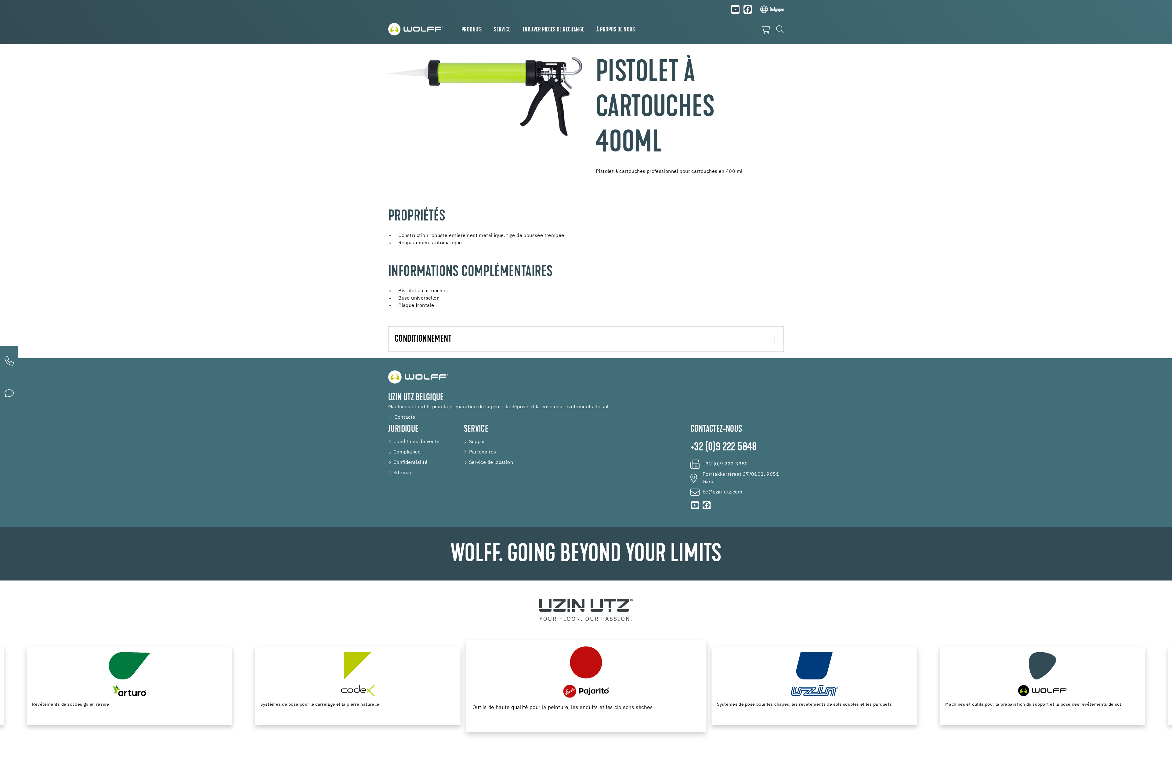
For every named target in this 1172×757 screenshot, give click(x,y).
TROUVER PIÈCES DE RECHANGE (553, 30)
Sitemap (403, 473)
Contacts (404, 417)
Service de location (491, 462)
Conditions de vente (416, 441)
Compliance (407, 452)
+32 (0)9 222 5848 (723, 447)
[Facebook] (748, 9)
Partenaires (482, 452)
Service (502, 30)
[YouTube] (735, 9)
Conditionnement (423, 339)
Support (478, 441)
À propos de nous (615, 30)
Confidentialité (410, 462)
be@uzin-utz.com (722, 492)
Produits (471, 30)
